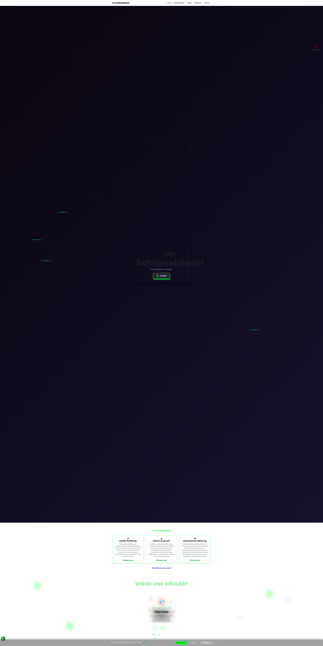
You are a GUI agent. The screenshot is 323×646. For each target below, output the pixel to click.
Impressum (198, 3)
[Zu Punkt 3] (157, 634)
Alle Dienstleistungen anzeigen (161, 568)
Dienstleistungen (179, 3)
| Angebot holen (128, 560)
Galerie (189, 3)
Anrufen (163, 276)
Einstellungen (193, 642)
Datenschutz (144, 642)
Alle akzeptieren (181, 642)
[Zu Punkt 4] (159, 634)
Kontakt (206, 3)
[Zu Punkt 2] (155, 634)
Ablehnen (206, 642)
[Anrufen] (3, 639)
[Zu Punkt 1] (153, 634)
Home (169, 3)
